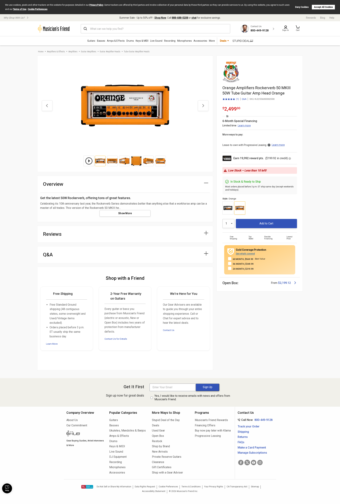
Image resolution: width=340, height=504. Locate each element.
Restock (157, 441)
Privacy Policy (96, 5)
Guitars (91, 40)
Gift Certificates (161, 467)
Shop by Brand (161, 446)
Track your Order (248, 426)
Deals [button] (223, 40)
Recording (169, 40)
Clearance (158, 462)
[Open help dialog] (7, 488)
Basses (101, 40)
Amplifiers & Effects (56, 51)
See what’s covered (245, 253)
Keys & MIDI (142, 40)
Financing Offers (205, 425)
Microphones (184, 40)
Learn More (52, 344)
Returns (243, 437)
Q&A (244, 99)
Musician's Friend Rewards (211, 420)
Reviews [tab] (52, 234)
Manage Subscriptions (252, 452)
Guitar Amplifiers (88, 51)
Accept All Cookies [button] (323, 7)
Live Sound (156, 40)
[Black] (227, 208)
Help (331, 17)
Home (40, 51)
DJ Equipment (118, 456)
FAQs (241, 442)
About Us (72, 420)
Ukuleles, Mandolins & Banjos (127, 430)
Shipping (243, 431)
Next (203, 105)
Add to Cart (266, 223)
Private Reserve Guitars (166, 456)
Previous (47, 105)
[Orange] (239, 208)
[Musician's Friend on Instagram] (260, 462)
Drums (130, 40)
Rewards (311, 17)
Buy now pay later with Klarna (213, 430)
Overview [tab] (53, 184)
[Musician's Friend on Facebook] (241, 462)
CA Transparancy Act (237, 486)
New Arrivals (160, 451)
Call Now (254, 420)
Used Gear (158, 430)
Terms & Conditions (191, 486)
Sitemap (255, 486)
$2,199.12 (284, 283)
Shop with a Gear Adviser (167, 472)
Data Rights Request (145, 486)
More (212, 40)
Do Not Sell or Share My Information (114, 486)
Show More (125, 213)
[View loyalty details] (289, 158)
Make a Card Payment (252, 447)
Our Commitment (76, 425)
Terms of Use (19, 9)
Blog (322, 17)
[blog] (85, 434)
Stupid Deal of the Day (166, 420)
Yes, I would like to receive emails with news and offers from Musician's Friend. (192, 397)
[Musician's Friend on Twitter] (247, 462)
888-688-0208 (180, 17)
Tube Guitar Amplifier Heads (136, 51)
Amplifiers (72, 51)
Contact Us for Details (115, 339)
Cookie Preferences (37, 9)
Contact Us (168, 330)
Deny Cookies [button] (302, 7)
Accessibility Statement (153, 491)
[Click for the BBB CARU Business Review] (87, 487)
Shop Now (160, 17)
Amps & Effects (116, 40)
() (230, 99)
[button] (297, 28)
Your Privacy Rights (213, 486)
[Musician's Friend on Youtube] (253, 462)
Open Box (158, 436)
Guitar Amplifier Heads (110, 51)
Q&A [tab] (48, 255)
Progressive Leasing (208, 436)
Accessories (200, 40)
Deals (155, 425)
